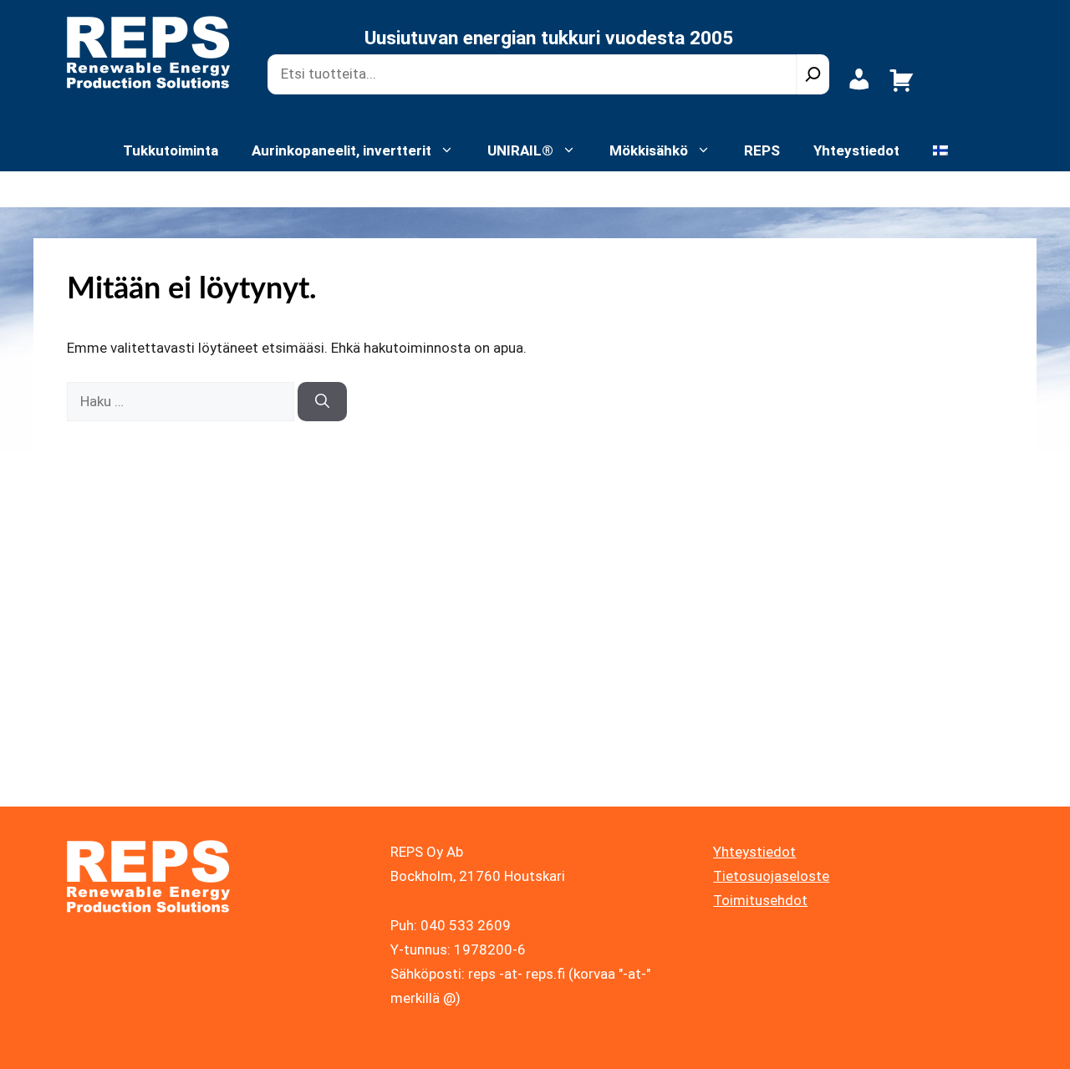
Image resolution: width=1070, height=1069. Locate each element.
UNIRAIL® (520, 150)
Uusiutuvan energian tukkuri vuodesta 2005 (548, 38)
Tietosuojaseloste (771, 876)
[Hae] (322, 402)
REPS (762, 150)
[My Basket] (902, 89)
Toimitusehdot (760, 900)
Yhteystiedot (856, 150)
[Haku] (813, 74)
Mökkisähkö (648, 150)
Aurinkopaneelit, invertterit (341, 150)
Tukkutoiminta (170, 150)
